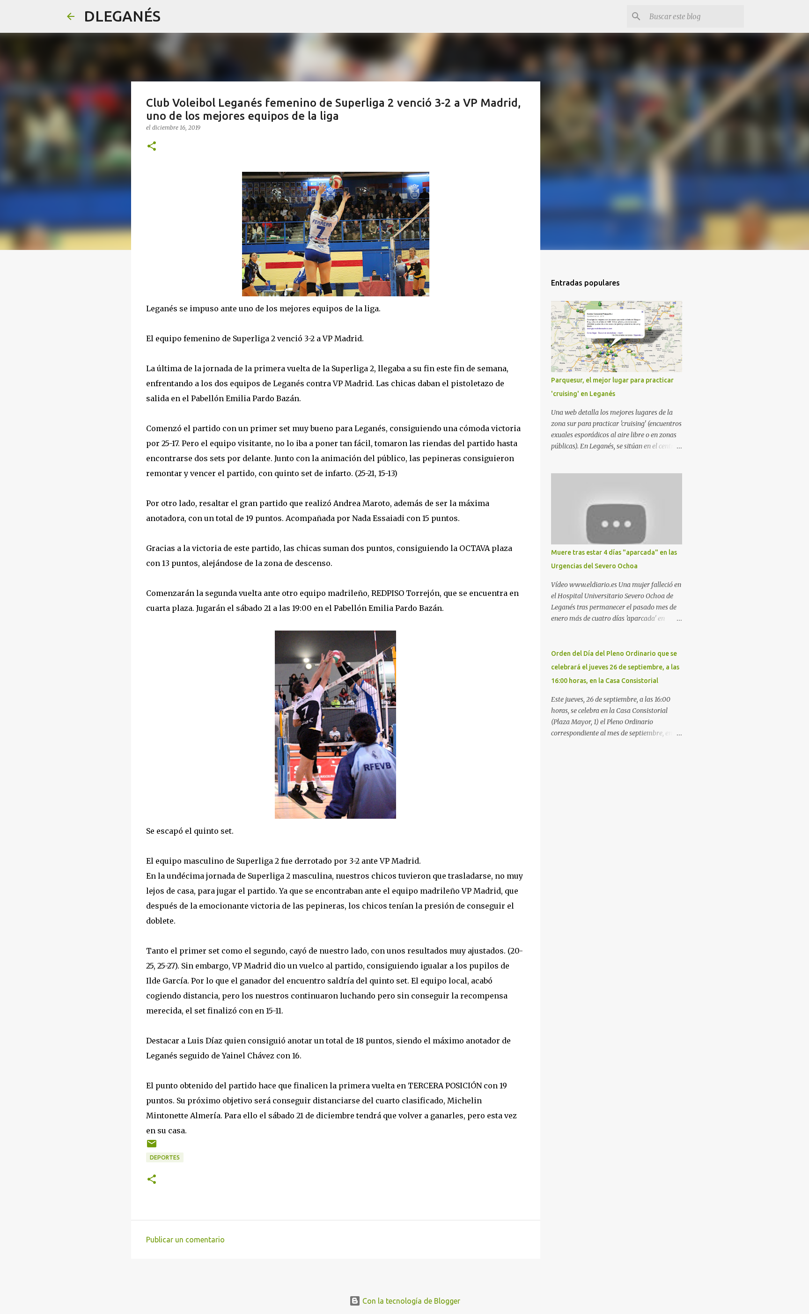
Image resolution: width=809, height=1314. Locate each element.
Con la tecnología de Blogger (410, 1301)
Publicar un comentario (185, 1239)
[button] (151, 146)
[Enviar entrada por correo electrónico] (151, 1147)
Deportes (165, 1157)
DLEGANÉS (122, 15)
